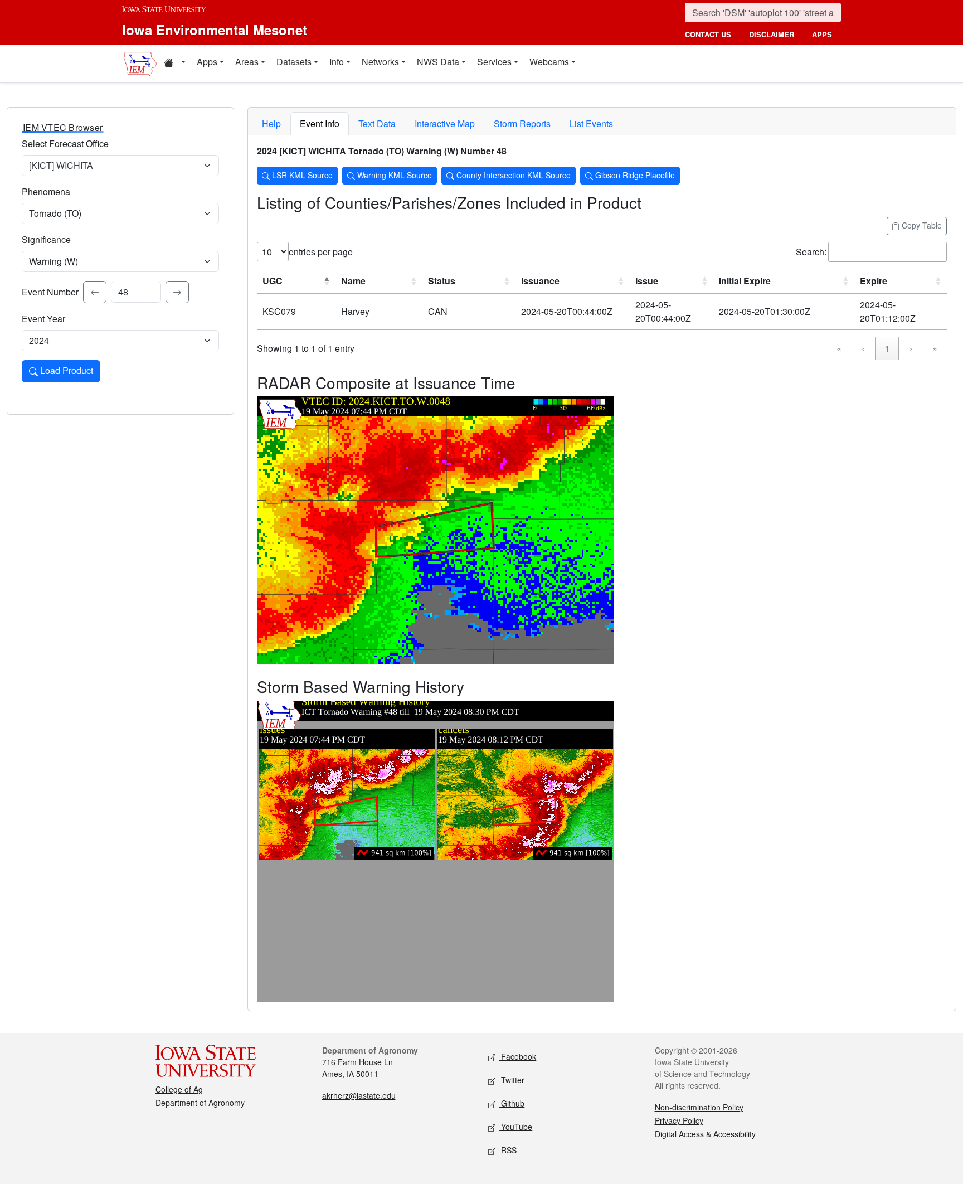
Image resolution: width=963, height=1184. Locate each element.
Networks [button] (380, 61)
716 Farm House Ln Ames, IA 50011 (357, 1067)
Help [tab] (271, 123)
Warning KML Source (393, 175)
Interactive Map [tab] (445, 123)
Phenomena (46, 191)
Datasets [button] (294, 61)
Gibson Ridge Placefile (634, 175)
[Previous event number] (94, 292)
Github (511, 1103)
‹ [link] (863, 348)
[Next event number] (177, 292)
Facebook (517, 1056)
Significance (46, 239)
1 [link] (886, 348)
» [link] (934, 348)
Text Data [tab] (377, 123)
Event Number (50, 291)
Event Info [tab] (319, 123)
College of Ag (179, 1089)
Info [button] (336, 61)
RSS (508, 1150)
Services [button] (494, 61)
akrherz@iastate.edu (359, 1095)
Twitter (511, 1079)
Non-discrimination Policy (699, 1107)
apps (822, 34)
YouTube (515, 1126)
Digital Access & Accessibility (705, 1133)
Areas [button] (247, 61)
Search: (811, 251)
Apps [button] (207, 61)
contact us (708, 34)
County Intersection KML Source (512, 175)
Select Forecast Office (65, 143)
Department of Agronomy (200, 1102)
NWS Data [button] (438, 61)
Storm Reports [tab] (522, 123)
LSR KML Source (301, 175)
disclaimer (771, 34)
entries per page (321, 251)
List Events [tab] (591, 123)
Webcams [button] (549, 61)
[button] (174, 63)
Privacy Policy (679, 1120)
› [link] (910, 348)
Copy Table (920, 225)
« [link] (839, 348)
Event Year (43, 318)
